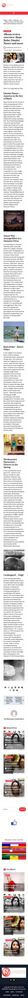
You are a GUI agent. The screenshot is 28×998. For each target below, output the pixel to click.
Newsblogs (12, 989)
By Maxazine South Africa (13, 47)
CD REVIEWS (7, 31)
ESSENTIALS (15, 995)
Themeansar (22, 989)
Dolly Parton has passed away (11, 886)
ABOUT (23, 995)
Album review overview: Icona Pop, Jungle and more (13, 789)
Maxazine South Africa (15, 719)
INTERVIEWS (7, 995)
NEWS (7, 875)
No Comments (17, 50)
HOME (7, 992)
